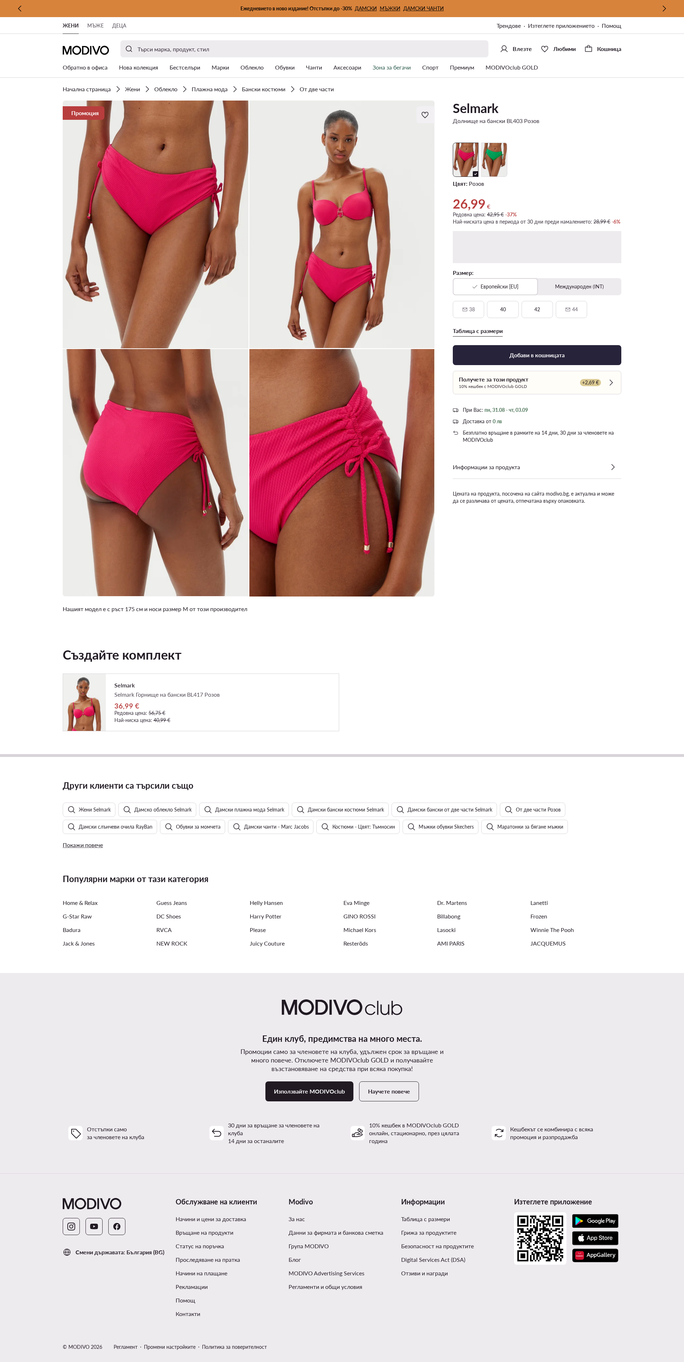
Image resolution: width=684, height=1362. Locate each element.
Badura (72, 929)
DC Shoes (168, 916)
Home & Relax (80, 902)
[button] (156, 224)
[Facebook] (116, 1226)
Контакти (188, 1313)
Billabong (448, 916)
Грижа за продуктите (428, 1232)
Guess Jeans (171, 902)
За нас (297, 1218)
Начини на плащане (201, 1273)
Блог (295, 1259)
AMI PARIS (451, 943)
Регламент (126, 1347)
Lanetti (539, 902)
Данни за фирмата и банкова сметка (336, 1232)
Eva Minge (356, 902)
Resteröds (355, 943)
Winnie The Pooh (552, 929)
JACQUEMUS (548, 943)
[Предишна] (19, 8)
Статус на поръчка (200, 1246)
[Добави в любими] (425, 114)
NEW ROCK (171, 943)
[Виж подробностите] (612, 467)
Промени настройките (170, 1347)
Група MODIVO (309, 1246)
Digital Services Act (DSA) (433, 1259)
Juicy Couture (267, 943)
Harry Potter (265, 916)
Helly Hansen (266, 902)
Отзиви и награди (424, 1273)
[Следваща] (664, 8)
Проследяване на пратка (208, 1259)
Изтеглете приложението (561, 25)
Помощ (611, 25)
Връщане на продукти (204, 1232)
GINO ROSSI (359, 916)
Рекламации (192, 1286)
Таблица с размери (425, 1218)
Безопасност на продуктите (437, 1246)
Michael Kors (359, 929)
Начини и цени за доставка (211, 1218)
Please (258, 929)
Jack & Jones (79, 943)
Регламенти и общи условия (325, 1286)
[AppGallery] (595, 1255)
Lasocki (446, 929)
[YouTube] (94, 1226)
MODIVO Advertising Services (326, 1273)
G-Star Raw (77, 916)
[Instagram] (71, 1226)
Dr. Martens (452, 902)
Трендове (509, 25)
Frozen (538, 916)
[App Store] (595, 1238)
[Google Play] (595, 1221)
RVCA (164, 929)
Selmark (475, 108)
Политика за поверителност (234, 1347)
